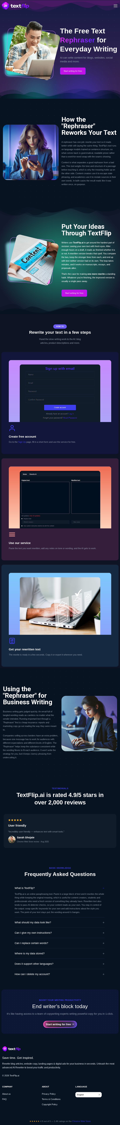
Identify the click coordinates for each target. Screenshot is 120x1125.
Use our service (20, 543)
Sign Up (22, 442)
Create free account (22, 436)
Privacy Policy (49, 1094)
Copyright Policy (50, 1104)
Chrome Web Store (81, 1121)
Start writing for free (73, 71)
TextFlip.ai (14, 1075)
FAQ (4, 1099)
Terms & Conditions (51, 1099)
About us (6, 1094)
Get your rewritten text (25, 649)
